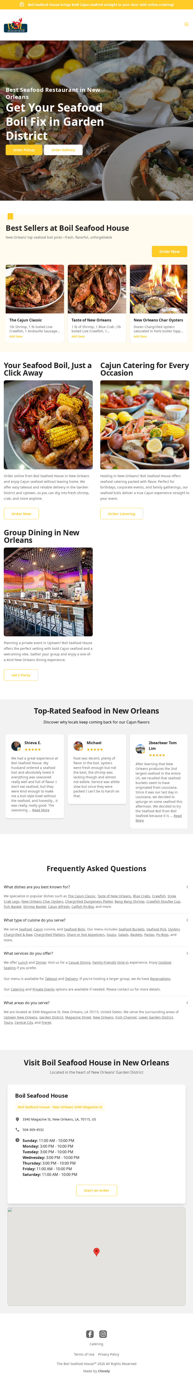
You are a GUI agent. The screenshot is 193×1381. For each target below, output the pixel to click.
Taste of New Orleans (114, 896)
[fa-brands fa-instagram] (103, 1334)
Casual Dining (79, 962)
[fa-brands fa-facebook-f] (90, 1334)
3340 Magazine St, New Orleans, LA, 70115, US (59, 1119)
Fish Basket (12, 906)
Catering (17, 989)
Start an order (96, 1190)
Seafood (25, 929)
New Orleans (103, 1017)
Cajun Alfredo (59, 906)
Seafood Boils (74, 929)
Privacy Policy (108, 1354)
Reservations (160, 978)
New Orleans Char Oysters (42, 901)
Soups (111, 934)
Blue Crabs (141, 896)
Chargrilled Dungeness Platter (89, 901)
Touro (8, 1022)
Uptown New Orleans (20, 1017)
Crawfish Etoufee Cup (163, 901)
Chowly (104, 1371)
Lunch (23, 962)
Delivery (71, 978)
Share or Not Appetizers (86, 934)
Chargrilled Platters (49, 934)
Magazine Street (78, 1017)
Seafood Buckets (132, 929)
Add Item (16, 336)
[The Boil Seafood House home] (15, 25)
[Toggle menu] (186, 24)
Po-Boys (162, 934)
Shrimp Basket (34, 906)
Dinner (41, 962)
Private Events (43, 989)
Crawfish (159, 896)
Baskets (136, 934)
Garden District (51, 1017)
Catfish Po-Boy (83, 906)
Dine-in (123, 962)
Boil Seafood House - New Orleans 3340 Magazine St (60, 1107)
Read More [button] (40, 810)
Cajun (38, 929)
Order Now (169, 251)
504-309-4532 (33, 1129)
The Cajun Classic (82, 896)
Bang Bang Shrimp (130, 901)
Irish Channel (126, 1017)
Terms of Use (84, 1354)
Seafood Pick (156, 929)
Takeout (51, 978)
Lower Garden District (156, 1017)
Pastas (149, 934)
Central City (24, 1022)
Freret (46, 1022)
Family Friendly (104, 962)
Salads (123, 934)
